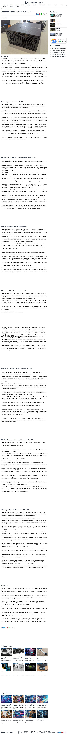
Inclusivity (39, 731)
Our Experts (25, 731)
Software (5, 6)
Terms (37, 732)
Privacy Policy (43, 732)
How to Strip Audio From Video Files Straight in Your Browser (18, 720)
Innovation (12, 6)
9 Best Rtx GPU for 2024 (30, 671)
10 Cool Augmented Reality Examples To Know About (58, 15)
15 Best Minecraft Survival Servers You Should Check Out (58, 56)
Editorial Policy (32, 731)
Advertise (26, 732)
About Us (19, 731)
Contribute (20, 732)
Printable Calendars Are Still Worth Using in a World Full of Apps (6, 720)
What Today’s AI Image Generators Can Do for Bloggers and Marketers (18, 705)
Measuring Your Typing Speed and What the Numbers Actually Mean (6, 705)
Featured (19, 6)
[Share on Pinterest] (39, 14)
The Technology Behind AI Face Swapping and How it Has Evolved (30, 705)
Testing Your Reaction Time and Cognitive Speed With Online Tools (30, 720)
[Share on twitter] (38, 14)
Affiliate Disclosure (51, 732)
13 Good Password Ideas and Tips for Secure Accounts (58, 54)
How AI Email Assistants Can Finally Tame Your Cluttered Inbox (42, 705)
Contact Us (32, 732)
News (25, 6)
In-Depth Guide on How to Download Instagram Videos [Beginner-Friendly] (58, 52)
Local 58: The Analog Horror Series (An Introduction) (58, 34)
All (29, 6)
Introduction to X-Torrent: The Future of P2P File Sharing (58, 24)
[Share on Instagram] (5, 627)
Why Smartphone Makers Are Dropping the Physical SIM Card (42, 720)
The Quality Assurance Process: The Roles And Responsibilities (58, 50)
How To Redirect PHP (58, 29)
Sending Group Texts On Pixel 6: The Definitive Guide (59, 20)
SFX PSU (28, 456)
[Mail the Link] (45, 14)
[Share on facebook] (36, 14)
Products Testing (47, 731)
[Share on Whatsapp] (41, 14)
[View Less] (47, 14)
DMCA (19, 733)
